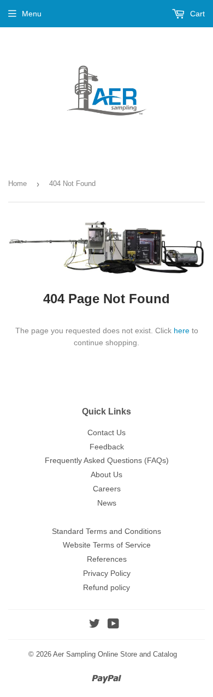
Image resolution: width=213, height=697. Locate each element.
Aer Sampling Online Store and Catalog (115, 654)
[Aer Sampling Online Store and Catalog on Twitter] (94, 625)
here (182, 330)
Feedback (107, 446)
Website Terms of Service (107, 544)
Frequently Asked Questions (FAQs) (107, 460)
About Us (106, 474)
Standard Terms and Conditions (106, 531)
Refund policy (106, 587)
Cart (196, 13)
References (107, 559)
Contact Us (106, 432)
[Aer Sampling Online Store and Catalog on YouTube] (113, 625)
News (106, 502)
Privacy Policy (107, 573)
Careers (107, 488)
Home (17, 183)
